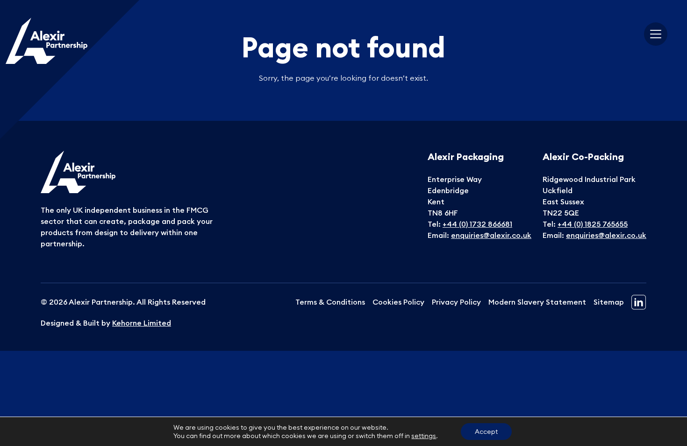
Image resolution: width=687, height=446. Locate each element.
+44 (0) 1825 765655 (593, 224)
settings (423, 436)
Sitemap (609, 302)
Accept (486, 431)
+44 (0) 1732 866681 (477, 224)
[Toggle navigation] (655, 34)
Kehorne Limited (141, 323)
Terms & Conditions (330, 302)
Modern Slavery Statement (537, 302)
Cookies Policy (398, 302)
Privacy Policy (456, 302)
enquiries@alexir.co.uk (491, 235)
